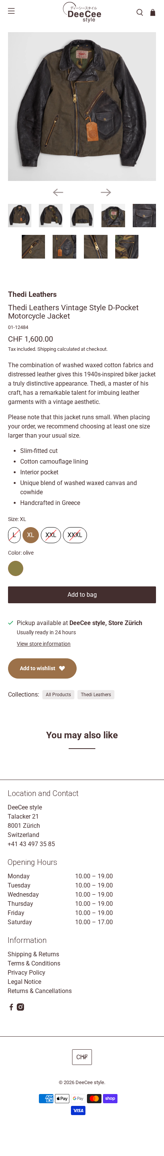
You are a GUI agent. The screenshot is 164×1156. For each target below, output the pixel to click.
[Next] (106, 192)
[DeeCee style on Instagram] (20, 1008)
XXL (50, 533)
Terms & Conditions (34, 963)
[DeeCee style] (82, 12)
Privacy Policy (26, 972)
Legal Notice (24, 981)
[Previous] (58, 192)
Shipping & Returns (33, 954)
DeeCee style (90, 1082)
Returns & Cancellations (40, 991)
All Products (58, 694)
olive (15, 568)
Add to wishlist (37, 668)
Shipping (46, 349)
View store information (44, 644)
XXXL (75, 533)
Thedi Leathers (32, 294)
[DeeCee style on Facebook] (11, 1008)
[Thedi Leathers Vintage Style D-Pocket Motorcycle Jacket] (82, 106)
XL (30, 533)
